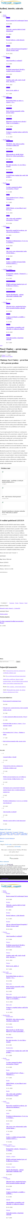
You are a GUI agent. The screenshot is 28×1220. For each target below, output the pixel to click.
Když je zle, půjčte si (12, 90)
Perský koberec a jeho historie (15, 40)
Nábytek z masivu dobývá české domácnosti (14, 820)
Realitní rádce (6, 139)
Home (4, 15)
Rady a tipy (6, 96)
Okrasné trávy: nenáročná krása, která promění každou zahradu (16, 307)
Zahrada (5, 302)
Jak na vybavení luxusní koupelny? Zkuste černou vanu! (16, 49)
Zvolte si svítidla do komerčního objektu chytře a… (16, 262)
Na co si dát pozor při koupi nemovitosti (16, 676)
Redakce (3, 355)
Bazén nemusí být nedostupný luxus (17, 20)
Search (18, 661)
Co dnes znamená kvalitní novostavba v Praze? (14, 188)
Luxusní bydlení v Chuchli (9, 757)
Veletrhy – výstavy (7, 269)
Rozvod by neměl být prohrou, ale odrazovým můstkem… (16, 231)
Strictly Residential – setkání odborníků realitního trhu (14, 295)
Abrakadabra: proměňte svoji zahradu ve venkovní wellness (15, 328)
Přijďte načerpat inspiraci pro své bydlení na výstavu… (16, 285)
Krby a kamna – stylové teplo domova (16, 686)
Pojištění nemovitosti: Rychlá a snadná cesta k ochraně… (15, 70)
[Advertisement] (14, 588)
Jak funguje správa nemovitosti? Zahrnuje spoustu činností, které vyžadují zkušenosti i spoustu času (14, 790)
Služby (5, 226)
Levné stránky (5, 878)
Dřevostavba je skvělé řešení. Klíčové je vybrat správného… (15, 155)
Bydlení (5, 16)
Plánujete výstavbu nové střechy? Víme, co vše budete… (16, 122)
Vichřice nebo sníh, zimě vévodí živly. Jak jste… (15, 80)
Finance (5, 56)
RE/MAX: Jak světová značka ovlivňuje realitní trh (15, 144)
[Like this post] (7, 603)
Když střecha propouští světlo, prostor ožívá (14, 741)
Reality (5, 183)
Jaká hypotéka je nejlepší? (14, 60)
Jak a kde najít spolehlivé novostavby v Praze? (14, 219)
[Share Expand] (0, 604)
